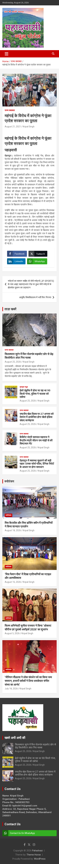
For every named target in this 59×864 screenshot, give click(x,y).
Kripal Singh (28, 126)
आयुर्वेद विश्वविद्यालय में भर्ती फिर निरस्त (35, 297)
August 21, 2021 (13, 126)
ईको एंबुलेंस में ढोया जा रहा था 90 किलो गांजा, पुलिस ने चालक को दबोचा (35, 393)
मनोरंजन (9, 481)
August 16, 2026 (13, 582)
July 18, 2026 (11, 688)
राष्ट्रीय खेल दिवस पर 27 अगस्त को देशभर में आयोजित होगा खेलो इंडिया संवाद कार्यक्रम (37, 417)
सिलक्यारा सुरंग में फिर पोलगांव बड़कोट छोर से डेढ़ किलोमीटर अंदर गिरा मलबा (35, 746)
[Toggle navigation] (6, 53)
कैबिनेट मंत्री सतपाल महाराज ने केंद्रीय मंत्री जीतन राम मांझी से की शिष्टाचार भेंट (36, 440)
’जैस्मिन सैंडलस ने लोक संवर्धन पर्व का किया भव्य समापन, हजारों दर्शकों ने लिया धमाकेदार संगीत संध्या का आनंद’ (28, 680)
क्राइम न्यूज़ (24, 387)
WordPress (39, 858)
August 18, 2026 (13, 530)
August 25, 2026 (13, 362)
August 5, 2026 (12, 633)
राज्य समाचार (10, 110)
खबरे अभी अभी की (15, 738)
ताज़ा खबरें (10, 309)
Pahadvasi (37, 850)
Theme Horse (34, 854)
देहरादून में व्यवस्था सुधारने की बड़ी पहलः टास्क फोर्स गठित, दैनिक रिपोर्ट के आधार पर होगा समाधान (37, 464)
